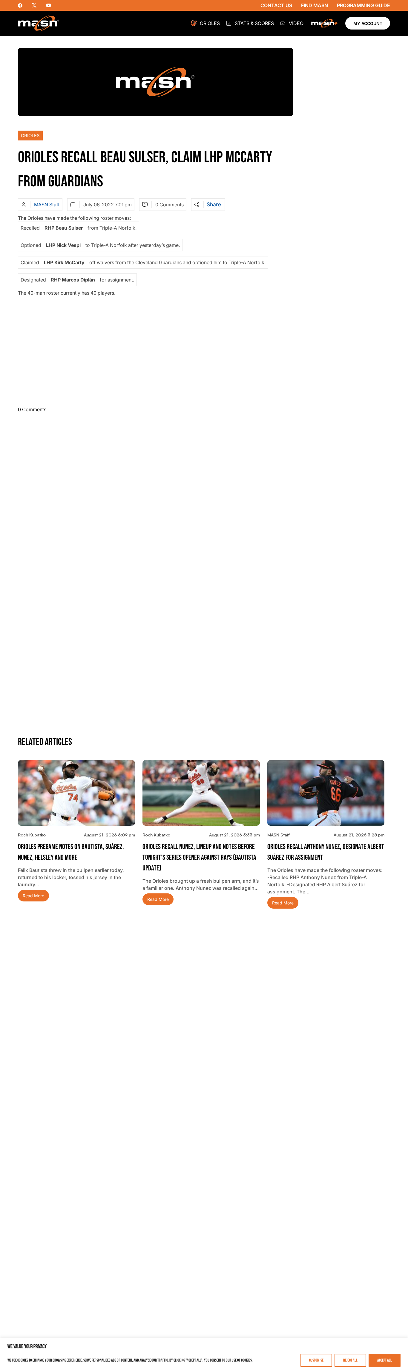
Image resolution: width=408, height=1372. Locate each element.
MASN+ (324, 23)
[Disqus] (204, 492)
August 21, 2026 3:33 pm (234, 834)
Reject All (350, 1360)
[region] (204, 1355)
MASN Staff (47, 205)
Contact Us (276, 5)
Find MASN (314, 5)
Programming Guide (363, 5)
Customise (316, 1360)
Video (296, 23)
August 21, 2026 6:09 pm (109, 834)
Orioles (210, 23)
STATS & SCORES (254, 23)
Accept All (384, 1360)
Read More (33, 895)
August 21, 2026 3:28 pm (359, 834)
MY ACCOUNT (367, 23)
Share (214, 205)
